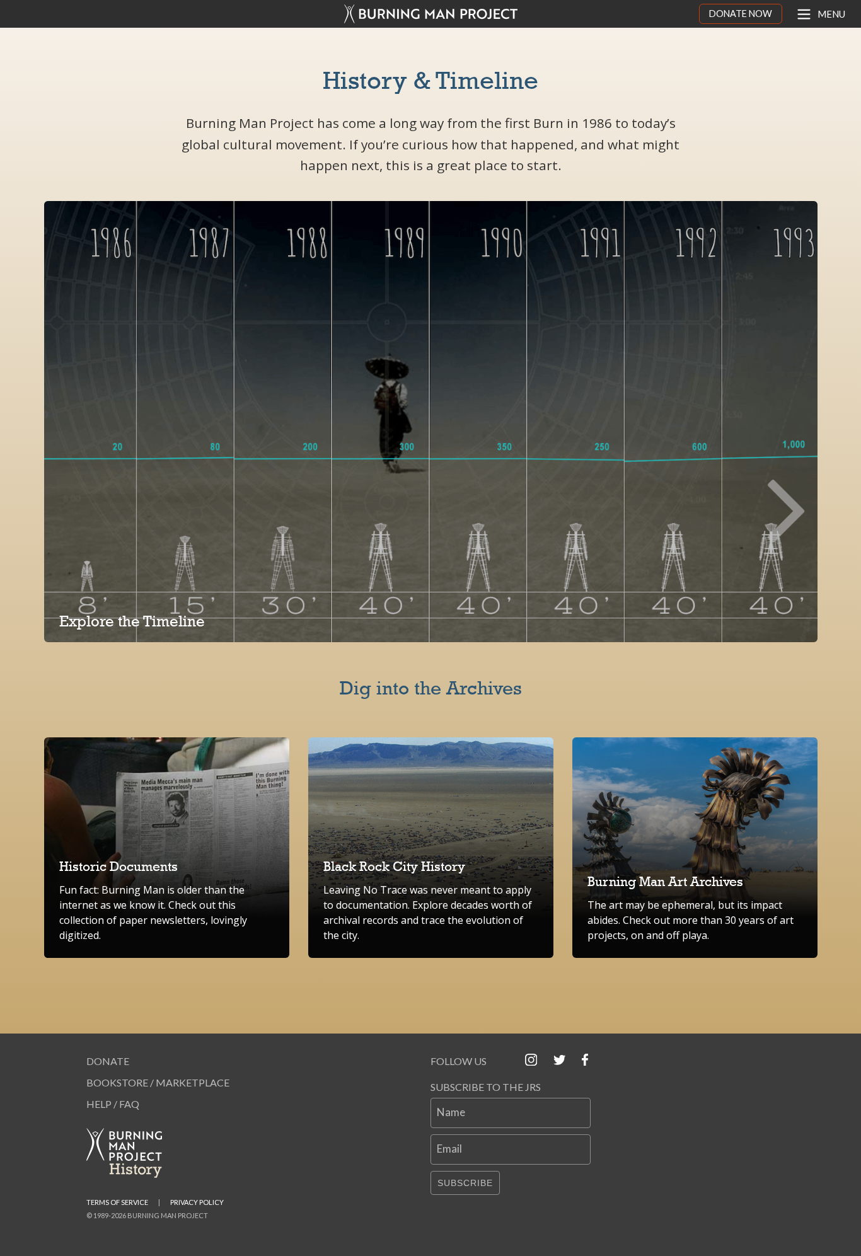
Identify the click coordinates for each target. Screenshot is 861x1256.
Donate (107, 1061)
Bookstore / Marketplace (157, 1082)
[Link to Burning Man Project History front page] (129, 1153)
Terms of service (117, 1202)
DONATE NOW (740, 13)
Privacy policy (197, 1202)
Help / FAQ (112, 1104)
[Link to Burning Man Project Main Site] (430, 13)
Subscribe (465, 1183)
